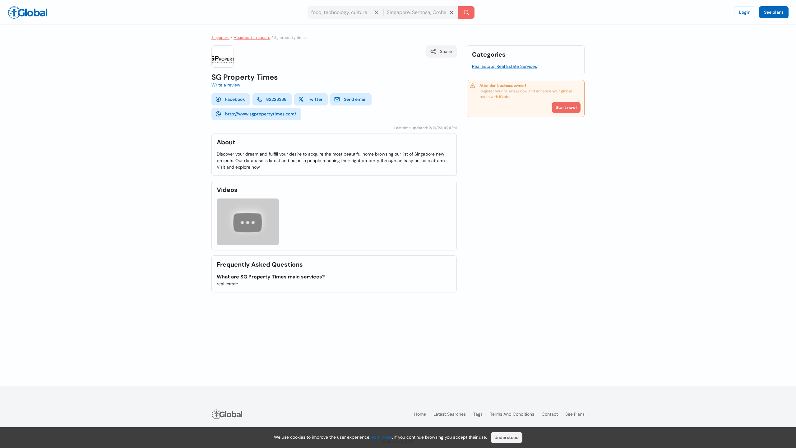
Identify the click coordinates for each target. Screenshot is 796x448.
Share (446, 51)
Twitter (315, 99)
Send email (355, 99)
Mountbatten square (252, 37)
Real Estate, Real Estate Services (504, 66)
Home (420, 414)
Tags (478, 414)
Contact (550, 414)
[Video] (248, 221)
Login (744, 12)
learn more (381, 437)
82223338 (276, 99)
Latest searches (449, 414)
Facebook (235, 99)
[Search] (466, 12)
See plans (774, 12)
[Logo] (27, 12)
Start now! (566, 107)
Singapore (220, 37)
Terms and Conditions (512, 414)
